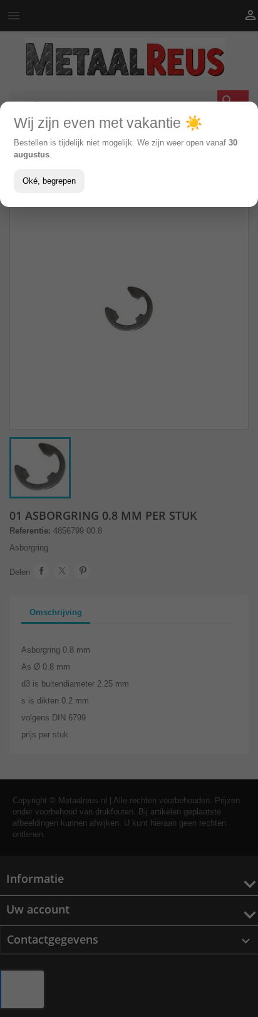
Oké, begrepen (49, 181)
